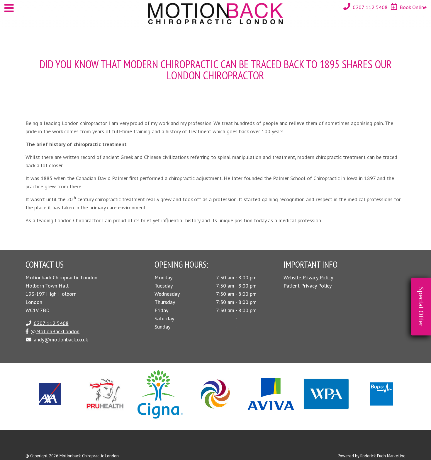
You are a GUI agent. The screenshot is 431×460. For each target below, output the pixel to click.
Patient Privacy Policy (308, 285)
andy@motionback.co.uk (61, 339)
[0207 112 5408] (346, 6)
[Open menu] (9, 8)
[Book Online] (393, 6)
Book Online (413, 7)
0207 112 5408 (370, 7)
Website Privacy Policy (308, 277)
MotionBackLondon (57, 331)
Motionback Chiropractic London (89, 456)
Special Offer (421, 306)
